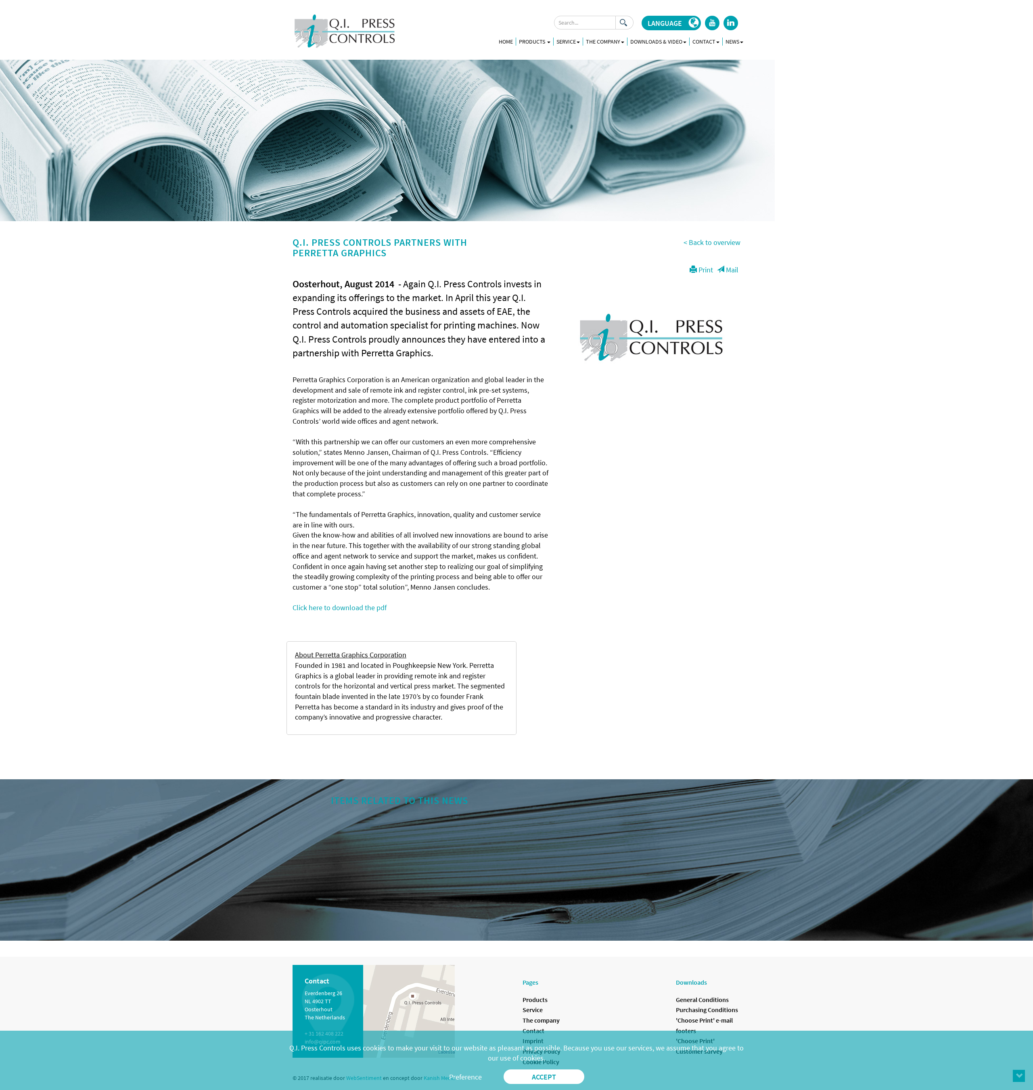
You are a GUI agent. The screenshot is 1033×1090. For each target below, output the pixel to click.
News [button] (732, 41)
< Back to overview (712, 242)
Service (533, 1010)
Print (705, 269)
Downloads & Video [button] (656, 41)
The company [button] (603, 41)
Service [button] (566, 41)
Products (532, 41)
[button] (671, 23)
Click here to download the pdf (340, 607)
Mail (731, 269)
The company (541, 1020)
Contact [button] (703, 41)
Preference (465, 1077)
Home (506, 41)
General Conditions (702, 1000)
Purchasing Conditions (707, 1010)
